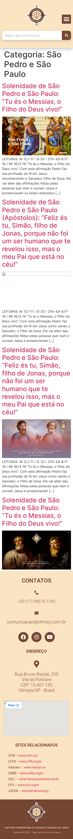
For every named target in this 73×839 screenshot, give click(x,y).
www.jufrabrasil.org (34, 791)
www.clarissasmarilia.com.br (39, 779)
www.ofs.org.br (28, 785)
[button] (66, 19)
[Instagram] (36, 637)
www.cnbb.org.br (31, 773)
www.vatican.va (34, 767)
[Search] (66, 35)
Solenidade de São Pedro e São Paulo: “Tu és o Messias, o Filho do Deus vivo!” (32, 97)
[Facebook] (23, 637)
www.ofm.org (28, 755)
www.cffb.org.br (30, 761)
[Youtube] (50, 637)
